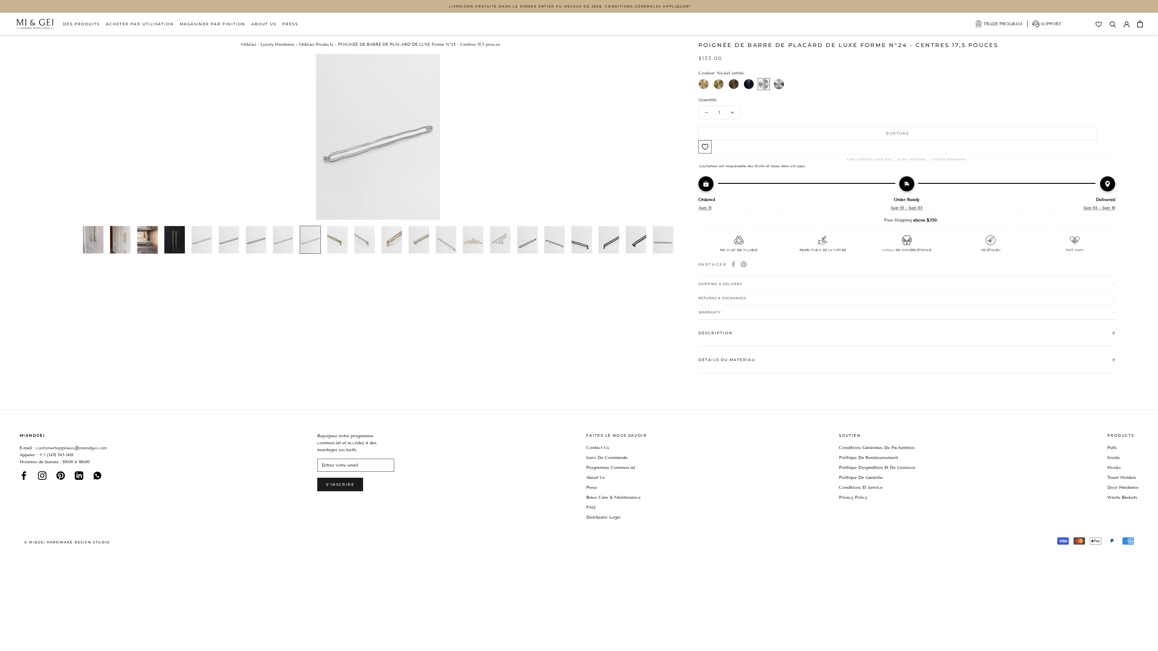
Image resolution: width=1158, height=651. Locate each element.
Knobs (1113, 457)
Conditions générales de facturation (876, 447)
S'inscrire (340, 484)
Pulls (1112, 447)
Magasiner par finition (212, 24)
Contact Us (597, 447)
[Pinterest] (744, 264)
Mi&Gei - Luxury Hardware (267, 44)
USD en (25, 641)
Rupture (897, 133)
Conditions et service (861, 487)
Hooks (1114, 467)
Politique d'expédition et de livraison (877, 467)
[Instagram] (42, 475)
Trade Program (1002, 24)
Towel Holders (1121, 477)
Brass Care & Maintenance (613, 497)
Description (715, 333)
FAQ (591, 507)
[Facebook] (733, 264)
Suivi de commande (607, 457)
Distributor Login (603, 517)
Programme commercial (610, 467)
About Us (264, 24)
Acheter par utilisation (140, 24)
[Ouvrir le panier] (1140, 23)
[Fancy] (97, 475)
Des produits (81, 24)
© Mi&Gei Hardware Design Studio (67, 542)
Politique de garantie (861, 477)
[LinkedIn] (79, 475)
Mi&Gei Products (316, 44)
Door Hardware (1122, 487)
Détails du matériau (726, 359)
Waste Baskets (1122, 497)
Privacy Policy (853, 497)
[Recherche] (1113, 24)
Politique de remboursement (868, 457)
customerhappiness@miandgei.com (71, 448)
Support (1051, 24)
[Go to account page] (1127, 24)
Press (290, 24)
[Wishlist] (1098, 24)
